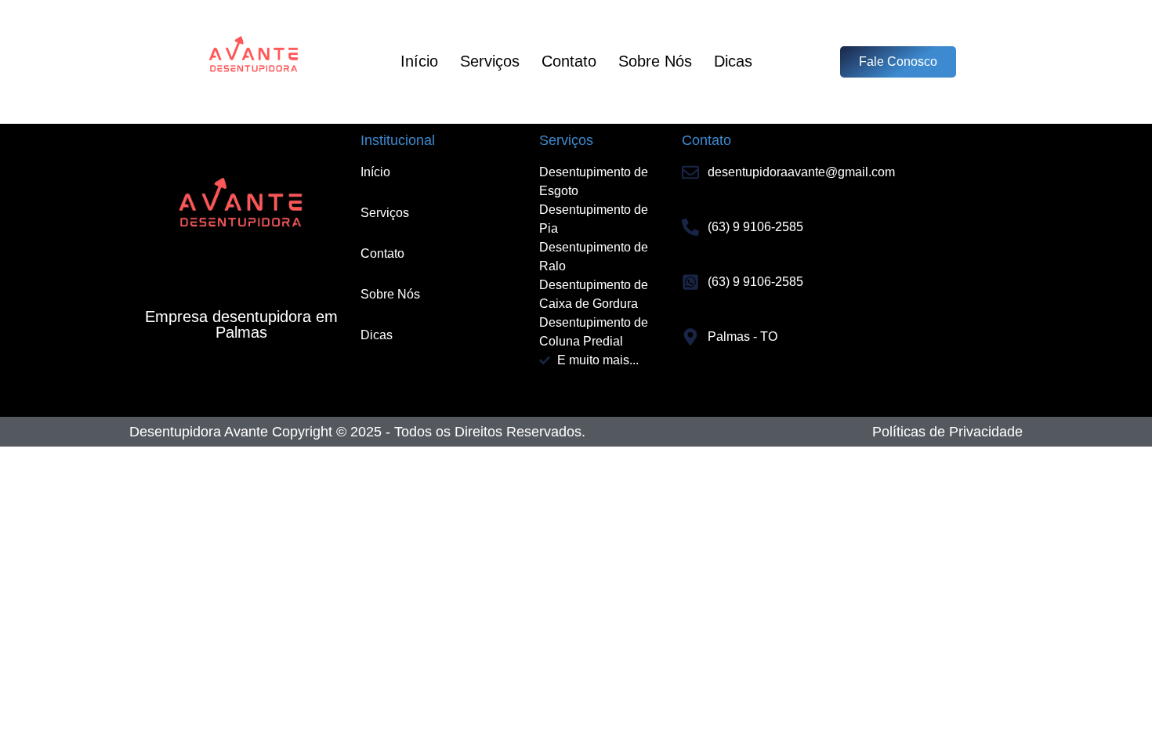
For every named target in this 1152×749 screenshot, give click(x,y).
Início (419, 61)
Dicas (733, 61)
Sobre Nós (655, 61)
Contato (569, 61)
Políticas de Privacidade (947, 432)
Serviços (490, 61)
